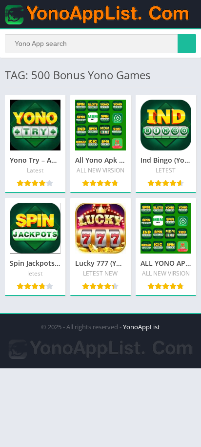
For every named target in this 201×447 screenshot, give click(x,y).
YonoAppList (141, 326)
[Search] (187, 43)
